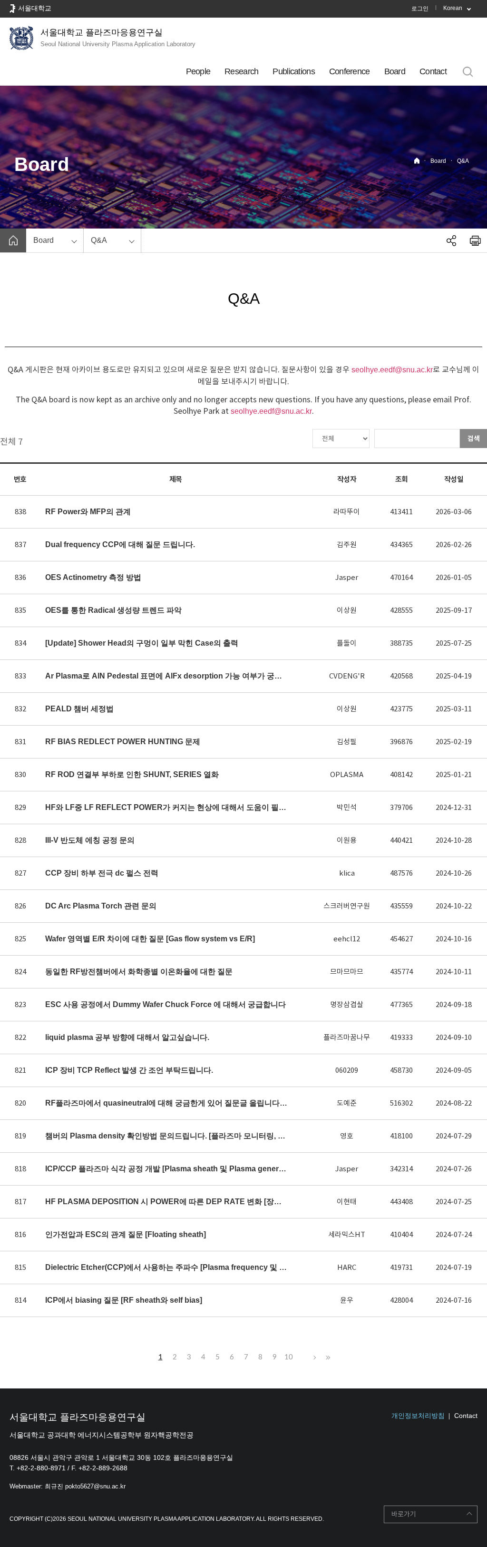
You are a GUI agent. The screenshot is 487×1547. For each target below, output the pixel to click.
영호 (346, 1135)
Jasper (346, 577)
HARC (346, 1267)
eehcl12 (346, 938)
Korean (452, 8)
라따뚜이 (346, 511)
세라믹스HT (346, 1234)
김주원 (347, 544)
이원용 (347, 840)
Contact (433, 71)
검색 (474, 438)
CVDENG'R (347, 675)
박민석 (347, 807)
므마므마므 (346, 971)
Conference (349, 71)
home (13, 240)
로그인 (420, 8)
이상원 (347, 610)
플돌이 (347, 643)
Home (416, 161)
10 (288, 1357)
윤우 (346, 1300)
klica (347, 873)
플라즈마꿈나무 (346, 1037)
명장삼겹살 (346, 1004)
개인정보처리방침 (418, 1415)
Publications (293, 71)
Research (241, 71)
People (198, 71)
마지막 (327, 1357)
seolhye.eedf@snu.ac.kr (392, 370)
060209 (346, 1070)
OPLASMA (346, 774)
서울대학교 (34, 8)
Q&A (463, 161)
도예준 (347, 1103)
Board (394, 71)
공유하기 (451, 240)
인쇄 (475, 240)
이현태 (347, 1201)
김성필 (347, 741)
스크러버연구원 (346, 905)
